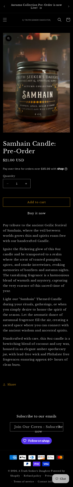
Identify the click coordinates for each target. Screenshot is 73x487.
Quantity (9, 176)
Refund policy (32, 475)
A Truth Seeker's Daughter (34, 471)
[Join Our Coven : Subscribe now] (59, 426)
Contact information (50, 481)
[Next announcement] (68, 6)
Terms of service (24, 481)
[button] (5, 19)
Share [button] (11, 384)
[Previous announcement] (4, 6)
